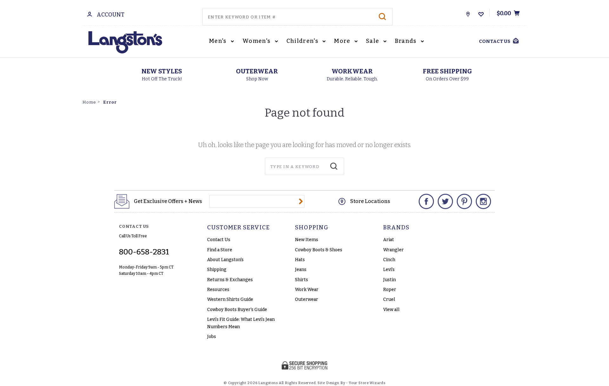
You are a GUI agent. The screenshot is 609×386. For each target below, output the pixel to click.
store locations (370, 201)
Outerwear (306, 299)
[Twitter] (445, 201)
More (343, 41)
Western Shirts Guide (230, 299)
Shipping (216, 269)
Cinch (389, 259)
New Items (306, 239)
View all (391, 309)
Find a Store (219, 250)
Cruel (389, 299)
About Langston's (225, 259)
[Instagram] (483, 201)
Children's (303, 41)
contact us (494, 41)
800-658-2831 (144, 251)
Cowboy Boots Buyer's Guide (237, 309)
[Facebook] (426, 201)
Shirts (301, 279)
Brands (406, 41)
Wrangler (393, 250)
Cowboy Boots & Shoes (318, 250)
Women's (257, 41)
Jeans (300, 269)
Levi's (389, 269)
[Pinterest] (464, 201)
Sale (373, 41)
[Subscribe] (300, 201)
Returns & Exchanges (230, 279)
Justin (389, 279)
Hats (300, 259)
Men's (218, 41)
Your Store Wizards (367, 383)
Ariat (388, 239)
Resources (218, 289)
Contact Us (218, 239)
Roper (389, 289)
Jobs (211, 336)
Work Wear (306, 289)
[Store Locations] (468, 13)
